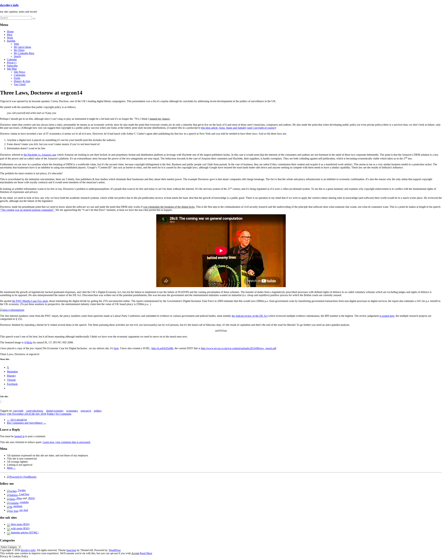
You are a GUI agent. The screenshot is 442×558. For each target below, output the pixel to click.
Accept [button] (135, 553)
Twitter (21, 490)
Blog (9, 34)
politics (98, 410)
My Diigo (19, 50)
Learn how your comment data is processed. (67, 442)
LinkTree (23, 494)
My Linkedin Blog (24, 53)
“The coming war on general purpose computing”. (27, 209)
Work (10, 37)
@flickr (28, 342)
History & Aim (22, 81)
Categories (19, 75)
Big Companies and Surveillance (26, 422)
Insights (11, 40)
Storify (17, 56)
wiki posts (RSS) (20, 528)
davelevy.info (9, 5)
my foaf (23, 510)
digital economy (55, 410)
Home (10, 31)
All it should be (17, 419)
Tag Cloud (19, 84)
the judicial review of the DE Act (250, 315)
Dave (3, 413)
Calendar (12, 59)
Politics (51, 413)
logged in (19, 436)
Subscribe (12, 65)
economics (72, 410)
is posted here (386, 315)
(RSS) (31, 498)
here (116, 348)
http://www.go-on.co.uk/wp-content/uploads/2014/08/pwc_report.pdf (238, 348)
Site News (19, 71)
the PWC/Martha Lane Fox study (30, 301)
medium (17, 506)
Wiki (16, 43)
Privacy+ (12, 62)
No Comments (63, 413)
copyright (18, 410)
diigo (18, 498)
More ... (11, 467)
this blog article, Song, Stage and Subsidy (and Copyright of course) (238, 127)
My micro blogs (22, 47)
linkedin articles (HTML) (24, 532)
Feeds (17, 78)
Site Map (12, 68)
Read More (146, 553)
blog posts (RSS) (20, 524)
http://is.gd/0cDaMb (162, 348)
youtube (23, 502)
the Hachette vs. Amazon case (40, 154)
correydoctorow (34, 410)
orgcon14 (86, 410)
